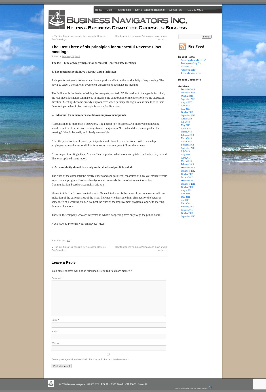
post (68, 240)
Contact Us (175, 9)
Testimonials (123, 9)
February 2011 (187, 206)
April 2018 (186, 128)
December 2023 (188, 89)
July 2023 (185, 105)
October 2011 (187, 187)
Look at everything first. (191, 63)
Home (98, 9)
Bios (109, 9)
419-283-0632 (195, 9)
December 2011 (188, 180)
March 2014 (186, 141)
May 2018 (185, 125)
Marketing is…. (188, 66)
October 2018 (187, 112)
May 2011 (185, 197)
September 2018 (188, 115)
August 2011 (186, 190)
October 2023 (187, 96)
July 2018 (185, 122)
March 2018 (186, 131)
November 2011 (188, 184)
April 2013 (186, 158)
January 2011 (187, 210)
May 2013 (185, 154)
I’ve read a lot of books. (191, 73)
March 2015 (186, 138)
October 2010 (187, 213)
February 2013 (187, 164)
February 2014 (187, 145)
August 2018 (186, 118)
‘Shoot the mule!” (188, 70)
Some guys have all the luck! (193, 60)
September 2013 (188, 148)
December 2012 (188, 167)
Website (56, 343)
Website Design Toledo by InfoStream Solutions (191, 388)
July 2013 (185, 151)
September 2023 (188, 99)
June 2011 (185, 193)
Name (55, 320)
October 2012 (187, 174)
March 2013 (186, 161)
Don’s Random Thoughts (150, 9)
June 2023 (185, 109)
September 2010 (188, 216)
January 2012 (187, 177)
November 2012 (188, 171)
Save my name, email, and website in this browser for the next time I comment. (90, 359)
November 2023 (188, 92)
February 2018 (187, 135)
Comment (57, 278)
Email (55, 331)
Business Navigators (76, 384)
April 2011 (186, 200)
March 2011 (186, 203)
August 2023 (186, 102)
